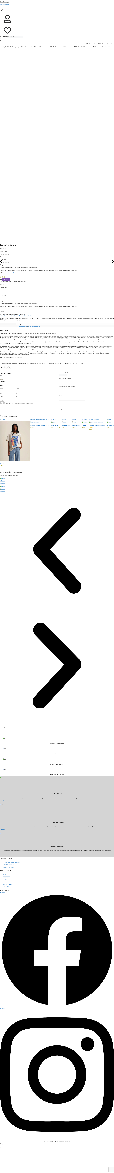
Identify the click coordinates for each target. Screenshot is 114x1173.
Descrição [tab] (2, 281)
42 (32, 326)
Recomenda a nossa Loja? (65, 378)
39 (26, 326)
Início (88, 43)
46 (39, 326)
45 (37, 326)
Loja (94, 43)
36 (21, 326)
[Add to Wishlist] (1, 279)
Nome (61, 395)
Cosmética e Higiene (37, 46)
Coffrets (23, 46)
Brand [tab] (18, 281)
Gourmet (65, 46)
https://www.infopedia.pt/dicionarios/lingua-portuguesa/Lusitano (17, 315)
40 (28, 326)
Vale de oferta (106, 46)
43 (34, 326)
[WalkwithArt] (6, 369)
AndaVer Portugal (4, 2)
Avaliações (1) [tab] (23, 281)
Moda (94, 46)
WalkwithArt (11, 48)
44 (36, 326)
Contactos (109, 43)
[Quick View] (1, 467)
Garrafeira (53, 46)
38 (24, 326)
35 (19, 326)
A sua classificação (63, 373)
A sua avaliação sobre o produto (67, 386)
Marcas (100, 43)
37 (23, 326)
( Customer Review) (12, 272)
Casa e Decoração (8, 46)
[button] (8, 46)
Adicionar (5, 279)
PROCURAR (3, 37)
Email (61, 402)
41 (30, 326)
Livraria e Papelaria (80, 46)
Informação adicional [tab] (10, 281)
